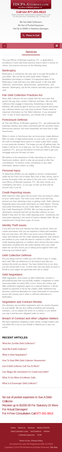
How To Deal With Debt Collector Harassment (23, 360)
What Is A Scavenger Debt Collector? (19, 383)
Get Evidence (35, 431)
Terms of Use (24, 441)
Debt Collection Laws (19, 431)
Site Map (53, 447)
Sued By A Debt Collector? (14, 349)
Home (13, 428)
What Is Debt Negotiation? (14, 354)
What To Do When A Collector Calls (19, 377)
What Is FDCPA (43, 428)
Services (31, 428)
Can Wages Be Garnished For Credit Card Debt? (25, 372)
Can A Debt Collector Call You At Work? (21, 366)
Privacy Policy (37, 441)
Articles (47, 431)
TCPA (39, 435)
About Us (21, 428)
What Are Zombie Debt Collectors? (18, 343)
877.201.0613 (37, 12)
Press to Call (32, 35)
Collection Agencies (27, 435)
